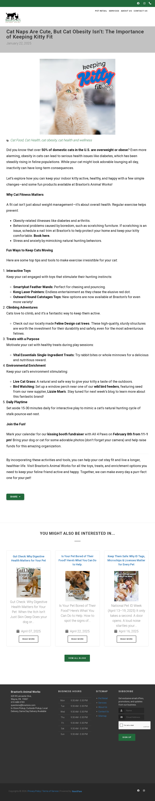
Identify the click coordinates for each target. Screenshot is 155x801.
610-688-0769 (18, 702)
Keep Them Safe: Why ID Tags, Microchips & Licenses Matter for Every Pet (126, 560)
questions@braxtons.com (23, 705)
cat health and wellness (75, 140)
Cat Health (32, 140)
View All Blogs (77, 658)
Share (14, 496)
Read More (28, 639)
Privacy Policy (34, 791)
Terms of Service (50, 791)
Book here (41, 236)
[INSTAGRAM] (144, 3)
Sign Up (126, 737)
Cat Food (16, 140)
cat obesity (49, 140)
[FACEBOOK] (138, 3)
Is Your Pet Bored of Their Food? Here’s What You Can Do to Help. (77, 560)
